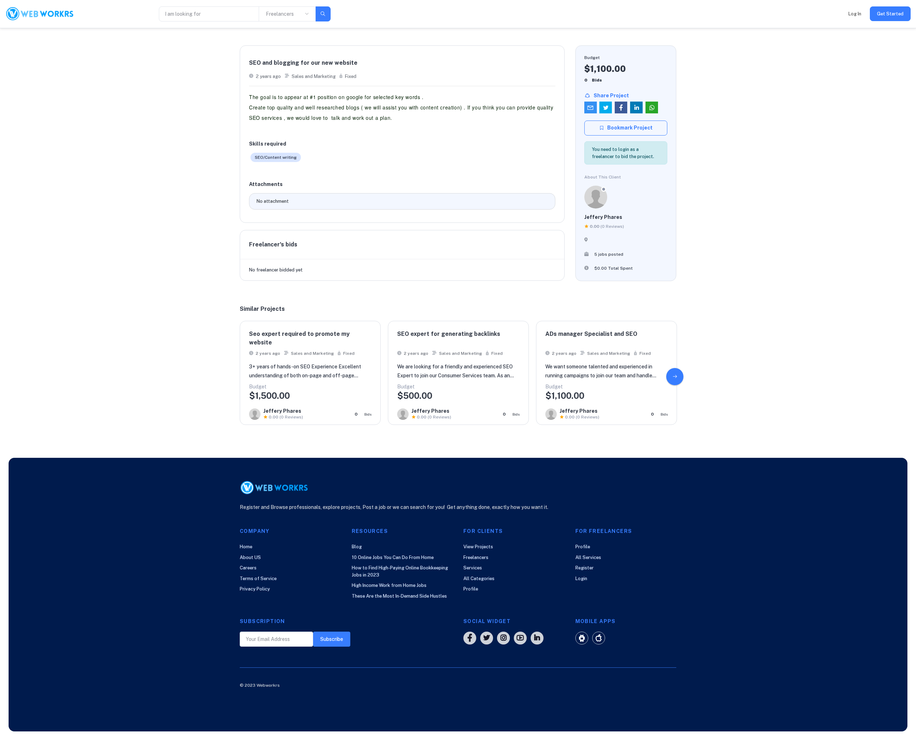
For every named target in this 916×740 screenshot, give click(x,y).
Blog (357, 546)
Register (584, 567)
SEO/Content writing (276, 157)
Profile (470, 589)
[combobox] (287, 13)
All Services (588, 557)
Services (472, 567)
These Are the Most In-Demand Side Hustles (399, 596)
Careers (248, 567)
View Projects (478, 546)
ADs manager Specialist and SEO (591, 333)
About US (250, 557)
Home (246, 546)
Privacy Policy (255, 589)
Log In (854, 13)
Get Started (890, 13)
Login (581, 578)
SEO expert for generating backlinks (448, 333)
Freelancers (475, 557)
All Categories (478, 578)
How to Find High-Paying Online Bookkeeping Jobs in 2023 (400, 571)
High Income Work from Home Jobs (389, 585)
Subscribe (331, 639)
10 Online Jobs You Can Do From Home (393, 557)
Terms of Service (258, 578)
